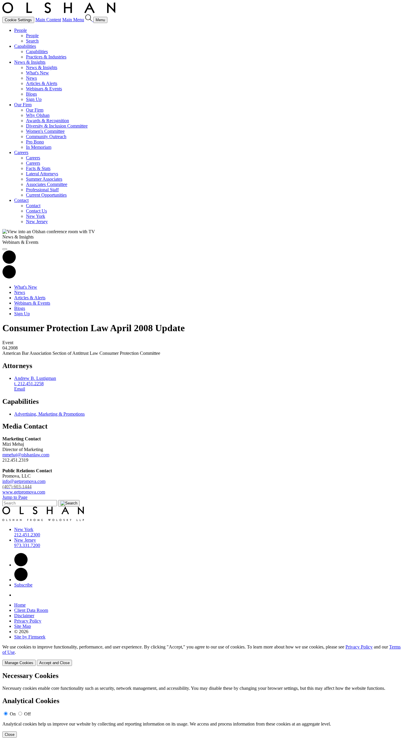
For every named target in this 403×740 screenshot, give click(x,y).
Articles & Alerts (41, 83)
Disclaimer (24, 615)
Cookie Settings (18, 20)
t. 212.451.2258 (29, 383)
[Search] (89, 19)
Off (27, 713)
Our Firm (23, 104)
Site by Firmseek (29, 636)
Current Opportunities (46, 194)
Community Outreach (46, 136)
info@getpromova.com (23, 484)
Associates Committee (46, 184)
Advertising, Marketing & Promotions (49, 413)
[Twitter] (21, 579)
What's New (37, 72)
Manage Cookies (19, 663)
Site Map (22, 626)
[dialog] (201, 655)
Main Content (48, 19)
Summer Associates (44, 179)
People (20, 30)
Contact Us (36, 210)
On (13, 713)
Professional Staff (42, 189)
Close (9, 734)
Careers (21, 152)
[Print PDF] (9, 262)
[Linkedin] (21, 564)
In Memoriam (38, 147)
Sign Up (34, 99)
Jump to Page (14, 497)
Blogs (31, 94)
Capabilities (25, 46)
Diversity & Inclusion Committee (57, 125)
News (31, 78)
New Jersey (37, 221)
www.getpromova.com (23, 491)
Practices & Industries (46, 56)
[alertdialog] (201, 705)
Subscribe (23, 584)
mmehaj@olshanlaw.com (25, 454)
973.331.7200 (27, 545)
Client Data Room (31, 610)
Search (32, 40)
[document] (201, 705)
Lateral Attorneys (42, 173)
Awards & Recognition (47, 120)
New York (35, 216)
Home (20, 604)
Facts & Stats (38, 168)
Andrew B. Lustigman (35, 378)
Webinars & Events (44, 88)
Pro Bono (35, 141)
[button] (9, 277)
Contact (21, 200)
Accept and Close (54, 663)
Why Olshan (38, 115)
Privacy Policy (27, 620)
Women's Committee (45, 131)
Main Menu (73, 19)
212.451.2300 (27, 534)
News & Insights (29, 62)
